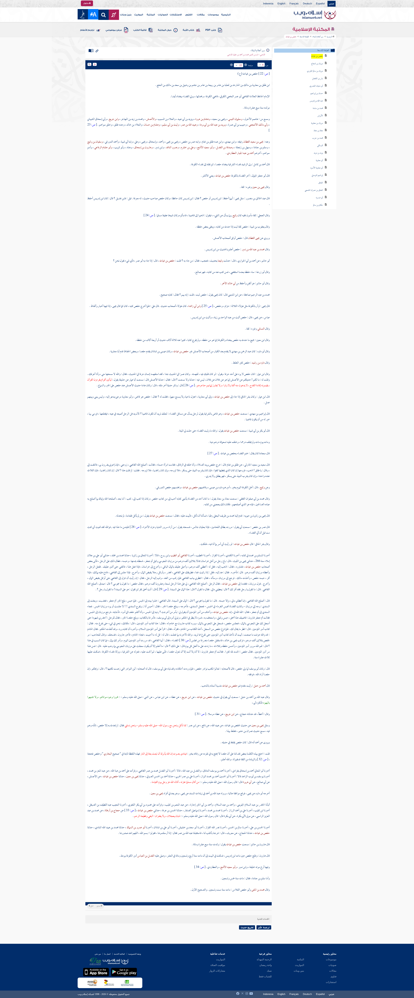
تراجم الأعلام (87, 30)
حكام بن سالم (318, 205)
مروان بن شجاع (317, 63)
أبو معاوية (319, 160)
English (281, 3)
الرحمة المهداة (264, 959)
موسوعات (213, 14)
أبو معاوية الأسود (316, 168)
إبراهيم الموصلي (317, 175)
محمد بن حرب (317, 138)
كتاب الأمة (188, 30)
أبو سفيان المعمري (316, 86)
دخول (86, 3)
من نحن (98, 954)
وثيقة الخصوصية (134, 954)
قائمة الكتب (140, 30)
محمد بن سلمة (318, 108)
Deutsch (307, 3)
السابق (99, 906)
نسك (269, 971)
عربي (331, 3)
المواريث (138, 14)
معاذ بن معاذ (318, 130)
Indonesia (268, 3)
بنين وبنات (125, 14)
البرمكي (320, 145)
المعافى (320, 183)
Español (320, 3)
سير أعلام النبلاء (317, 37)
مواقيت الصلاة (218, 965)
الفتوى (188, 14)
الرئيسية (225, 14)
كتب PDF (210, 30)
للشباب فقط (265, 976)
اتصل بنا (107, 954)
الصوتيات (163, 14)
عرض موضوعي (114, 30)
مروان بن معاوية (317, 123)
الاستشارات (176, 14)
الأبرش (320, 115)
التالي (91, 906)
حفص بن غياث (317, 56)
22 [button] (240, 65)
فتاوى (333, 976)
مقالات (201, 14)
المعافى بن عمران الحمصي (314, 190)
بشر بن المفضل (317, 78)
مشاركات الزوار (217, 971)
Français (294, 3)
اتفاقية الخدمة (119, 954)
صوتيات (332, 965)
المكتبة (151, 14)
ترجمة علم (264, 927)
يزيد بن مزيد (318, 153)
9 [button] (262, 64)
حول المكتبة (164, 30)
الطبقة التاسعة (304, 37)
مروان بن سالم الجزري (315, 71)
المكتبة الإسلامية (312, 29)
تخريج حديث (247, 927)
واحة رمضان (265, 965)
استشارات (331, 982)
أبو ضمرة (319, 197)
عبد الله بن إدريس (316, 101)
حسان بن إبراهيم (316, 93)
